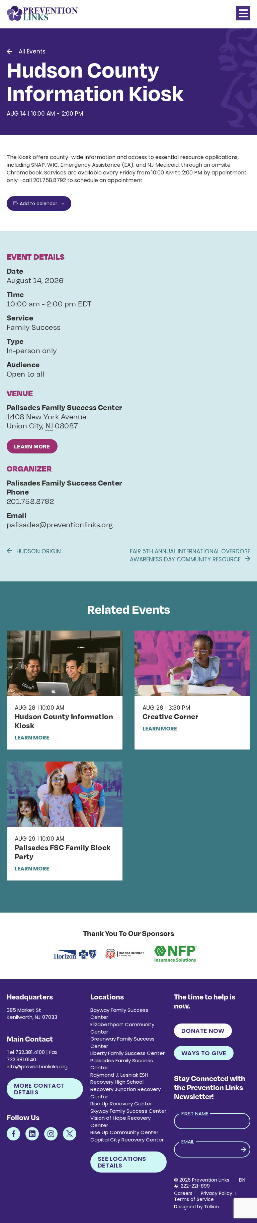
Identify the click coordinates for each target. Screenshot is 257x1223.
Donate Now (203, 1031)
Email (187, 1141)
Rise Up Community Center (124, 1132)
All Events (32, 51)
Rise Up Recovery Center (121, 1103)
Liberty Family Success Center (127, 1053)
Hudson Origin (38, 551)
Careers (183, 1193)
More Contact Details (39, 1088)
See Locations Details (122, 1162)
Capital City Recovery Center (127, 1139)
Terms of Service (194, 1199)
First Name (194, 1113)
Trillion (211, 1206)
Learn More (32, 446)
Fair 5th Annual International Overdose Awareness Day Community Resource (190, 555)
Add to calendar (38, 203)
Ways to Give (203, 1053)
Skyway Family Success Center (128, 1110)
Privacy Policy (216, 1193)
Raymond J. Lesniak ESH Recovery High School (119, 1078)
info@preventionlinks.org (37, 1066)
